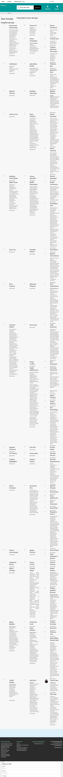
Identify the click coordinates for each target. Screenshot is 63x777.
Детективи (3, 752)
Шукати (37, 7)
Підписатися (54, 732)
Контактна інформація (22, 750)
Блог (24, 1)
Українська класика (5, 746)
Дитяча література (5, 750)
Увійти (4, 775)
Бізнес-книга (4, 749)
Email (4, 766)
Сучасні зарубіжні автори (6, 745)
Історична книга (4, 751)
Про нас (18, 743)
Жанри (3, 1)
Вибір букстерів (17, 1)
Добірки (9, 1)
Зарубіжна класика (5, 747)
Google (60, 1)
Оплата (18, 746)
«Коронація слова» (54, 199)
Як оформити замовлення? (22, 745)
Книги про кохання (5, 754)
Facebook (57, 1)
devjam (60, 747)
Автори (9, 13)
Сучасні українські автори (6, 743)
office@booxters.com (39, 743)
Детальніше (12, 55)
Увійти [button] (52, 1)
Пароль (4, 770)
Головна (3, 13)
